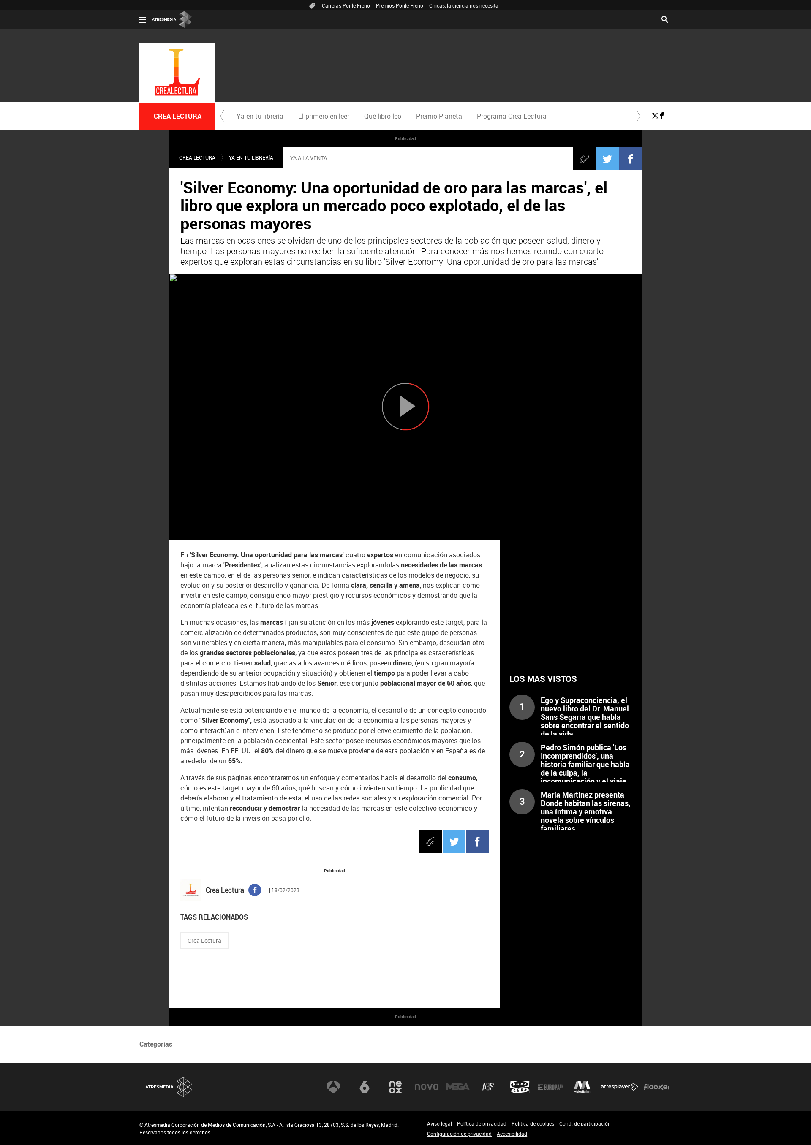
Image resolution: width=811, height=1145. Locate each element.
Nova (426, 1087)
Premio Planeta (439, 116)
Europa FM (550, 1087)
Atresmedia (169, 1087)
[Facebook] (630, 158)
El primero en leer (323, 116)
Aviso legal (439, 1123)
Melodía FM (582, 1087)
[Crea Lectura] (177, 72)
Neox (395, 1087)
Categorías (155, 1044)
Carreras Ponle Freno (346, 5)
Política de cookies (533, 1123)
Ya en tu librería (260, 116)
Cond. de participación (585, 1123)
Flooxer (656, 1087)
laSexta (364, 1087)
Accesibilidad (512, 1133)
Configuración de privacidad (459, 1133)
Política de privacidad (481, 1123)
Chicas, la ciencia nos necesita (463, 5)
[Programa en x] (655, 115)
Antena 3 (333, 1087)
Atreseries (488, 1087)
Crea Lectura (197, 157)
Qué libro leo (382, 116)
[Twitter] (607, 158)
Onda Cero (520, 1087)
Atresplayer (620, 1087)
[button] (222, 116)
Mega (458, 1087)
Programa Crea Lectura (512, 116)
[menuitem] (260, 116)
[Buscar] (665, 19)
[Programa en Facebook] (662, 115)
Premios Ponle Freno (399, 5)
